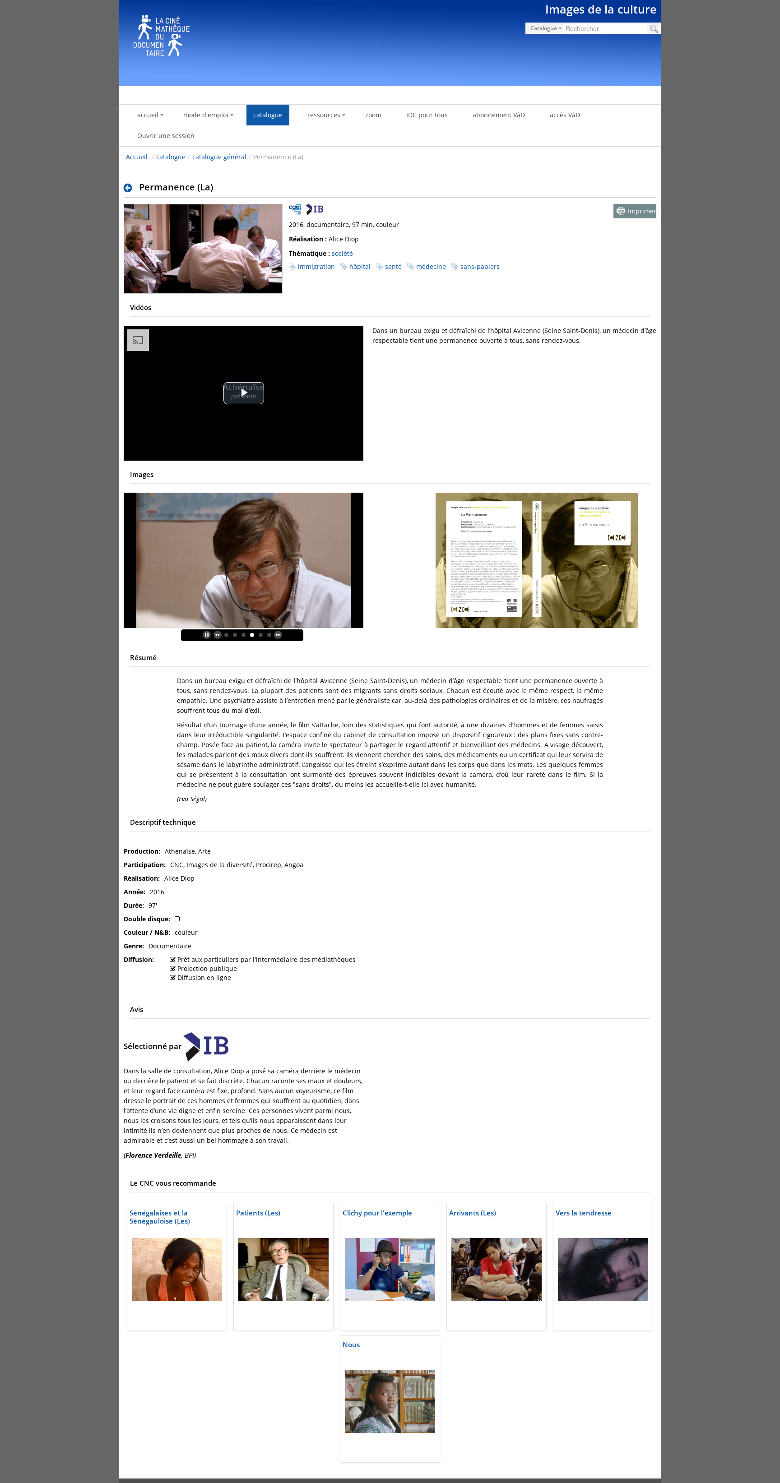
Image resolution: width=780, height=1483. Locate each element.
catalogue (171, 156)
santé (393, 266)
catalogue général (219, 156)
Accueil (137, 156)
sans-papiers (480, 266)
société (342, 253)
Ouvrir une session (166, 135)
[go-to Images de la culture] (390, 41)
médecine (431, 266)
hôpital (360, 266)
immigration (316, 266)
